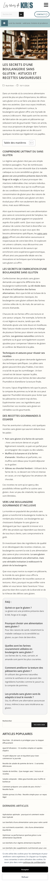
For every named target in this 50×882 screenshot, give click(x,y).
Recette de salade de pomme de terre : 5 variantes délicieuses (23, 764)
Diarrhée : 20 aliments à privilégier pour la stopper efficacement (23, 741)
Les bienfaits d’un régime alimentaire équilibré (22, 843)
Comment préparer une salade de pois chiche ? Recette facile (22, 788)
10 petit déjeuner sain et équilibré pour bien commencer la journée (21, 757)
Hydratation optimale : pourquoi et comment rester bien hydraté (23, 815)
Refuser (25, 877)
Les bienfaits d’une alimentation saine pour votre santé (25, 822)
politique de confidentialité (34, 862)
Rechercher (7, 721)
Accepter (25, 869)
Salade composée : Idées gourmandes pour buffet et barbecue (24, 780)
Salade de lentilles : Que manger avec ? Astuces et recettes (23, 772)
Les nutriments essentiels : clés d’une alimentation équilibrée (23, 828)
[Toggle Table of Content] (30, 143)
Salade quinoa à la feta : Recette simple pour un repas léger (25, 795)
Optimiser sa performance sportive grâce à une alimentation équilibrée (22, 836)
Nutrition (10, 85)
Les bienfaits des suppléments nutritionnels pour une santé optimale (24, 849)
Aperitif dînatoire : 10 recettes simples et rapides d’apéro (22, 749)
